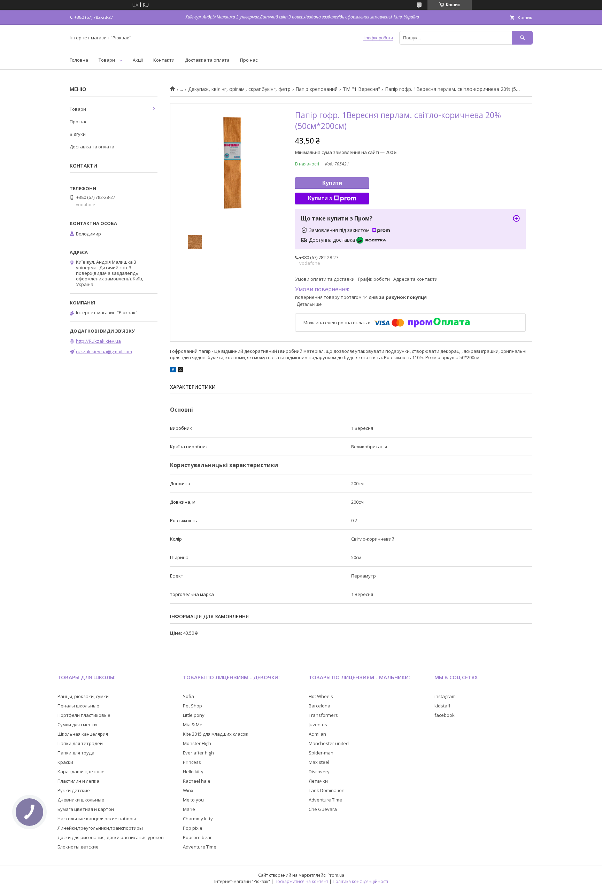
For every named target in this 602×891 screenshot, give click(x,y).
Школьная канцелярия (82, 734)
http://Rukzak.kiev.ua (98, 341)
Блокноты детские (78, 847)
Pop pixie (192, 828)
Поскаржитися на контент (301, 881)
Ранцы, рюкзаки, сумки (83, 696)
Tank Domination (327, 790)
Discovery (319, 771)
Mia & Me (192, 724)
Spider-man (321, 753)
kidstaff (442, 706)
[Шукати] (522, 38)
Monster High (197, 743)
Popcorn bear (197, 837)
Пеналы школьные (78, 706)
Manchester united (329, 743)
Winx (188, 790)
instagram (445, 696)
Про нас (248, 60)
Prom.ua (335, 875)
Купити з (320, 198)
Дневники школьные (80, 800)
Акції (138, 60)
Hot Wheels (321, 696)
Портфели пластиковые (83, 715)
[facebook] (173, 370)
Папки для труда (75, 753)
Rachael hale (196, 781)
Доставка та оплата (207, 60)
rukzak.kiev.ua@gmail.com (104, 351)
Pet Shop (192, 706)
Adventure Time (199, 847)
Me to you (193, 800)
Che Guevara (323, 809)
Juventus (318, 724)
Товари (107, 60)
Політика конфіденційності (360, 881)
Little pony (193, 715)
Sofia (188, 696)
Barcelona (319, 706)
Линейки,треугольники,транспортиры (100, 828)
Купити (332, 183)
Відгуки (78, 134)
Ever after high (198, 753)
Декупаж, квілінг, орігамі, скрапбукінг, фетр (239, 89)
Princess (192, 762)
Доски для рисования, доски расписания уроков (110, 837)
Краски (65, 762)
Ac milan (317, 734)
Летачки (318, 781)
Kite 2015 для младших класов (215, 734)
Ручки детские (73, 790)
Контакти (164, 60)
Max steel (319, 762)
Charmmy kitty (198, 818)
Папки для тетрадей (80, 743)
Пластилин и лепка (78, 781)
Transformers (323, 715)
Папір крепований (316, 89)
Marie (189, 809)
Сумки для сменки (77, 724)
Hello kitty (193, 771)
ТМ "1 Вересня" (361, 89)
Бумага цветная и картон (85, 809)
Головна (79, 60)
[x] (180, 370)
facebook (444, 715)
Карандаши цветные (81, 771)
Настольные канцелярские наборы (96, 818)
